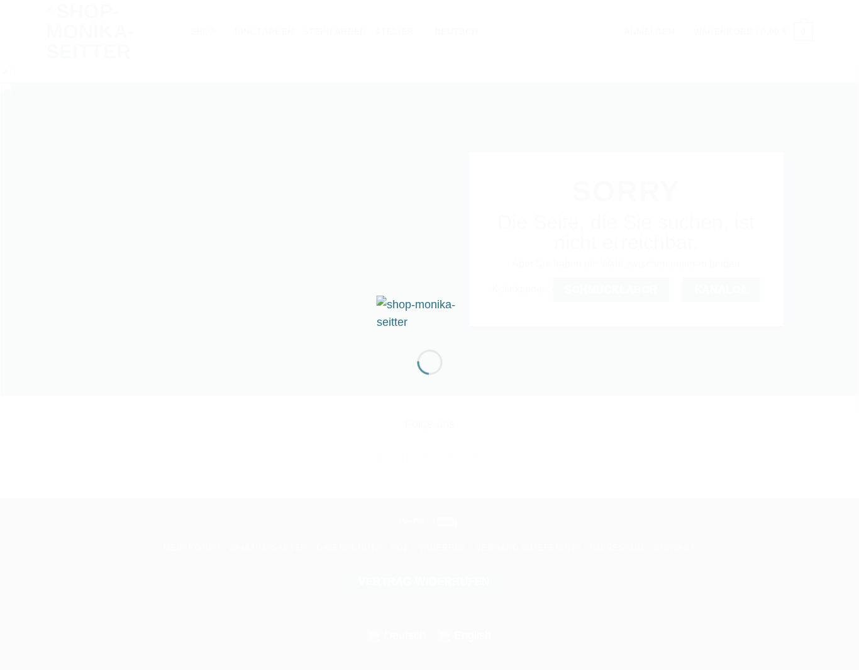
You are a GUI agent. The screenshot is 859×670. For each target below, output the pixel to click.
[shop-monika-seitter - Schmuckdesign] (430, 312)
